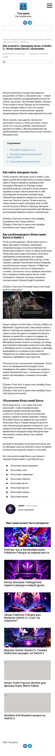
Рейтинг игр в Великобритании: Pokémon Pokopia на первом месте (26, 551)
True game (23, 13)
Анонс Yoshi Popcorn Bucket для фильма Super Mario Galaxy (25, 684)
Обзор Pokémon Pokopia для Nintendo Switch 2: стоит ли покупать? (22, 617)
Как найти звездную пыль (22, 150)
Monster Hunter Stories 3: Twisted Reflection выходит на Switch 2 (25, 652)
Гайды (5, 57)
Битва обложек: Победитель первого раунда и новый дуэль (24, 584)
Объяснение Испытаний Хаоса (25, 161)
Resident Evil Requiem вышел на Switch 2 (24, 717)
